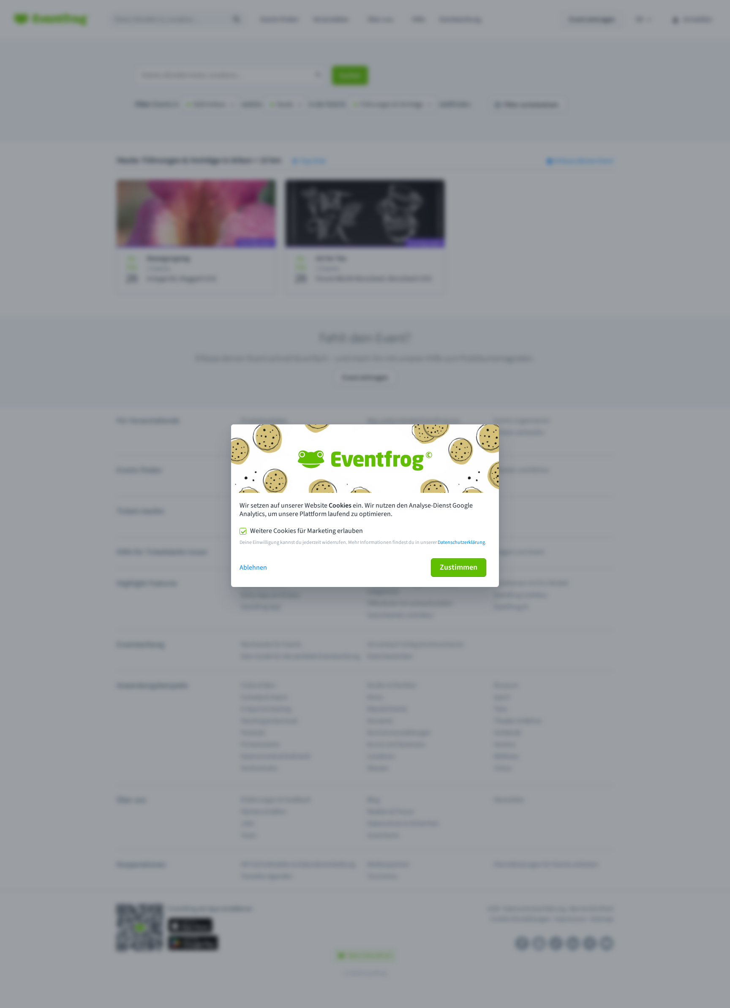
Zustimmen (458, 567)
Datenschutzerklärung (461, 542)
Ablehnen (253, 567)
